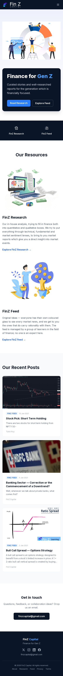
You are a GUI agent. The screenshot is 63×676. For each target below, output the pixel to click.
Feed (32, 669)
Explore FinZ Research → (16, 249)
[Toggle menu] (58, 4)
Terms (48, 669)
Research (23, 669)
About (14, 669)
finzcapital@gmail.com (31, 616)
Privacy (40, 669)
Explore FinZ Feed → (14, 339)
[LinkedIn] (34, 649)
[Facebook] (39, 649)
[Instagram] (28, 649)
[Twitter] (23, 649)
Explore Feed (42, 103)
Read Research (19, 103)
